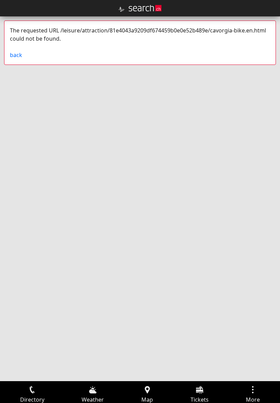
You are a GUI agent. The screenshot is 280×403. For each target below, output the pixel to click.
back (16, 55)
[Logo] (145, 8)
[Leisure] (121, 9)
